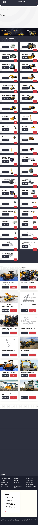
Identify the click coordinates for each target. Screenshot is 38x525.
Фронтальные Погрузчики (5, 478)
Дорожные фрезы (29, 484)
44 (22, 406)
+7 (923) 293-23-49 (11, 507)
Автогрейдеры (16, 478)
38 (8, 406)
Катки (15, 484)
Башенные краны (29, 478)
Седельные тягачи (4, 482)
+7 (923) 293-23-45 (11, 511)
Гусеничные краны (29, 482)
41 (15, 406)
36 (3, 406)
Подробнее (6, 57)
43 (20, 406)
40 (13, 406)
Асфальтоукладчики (29, 480)
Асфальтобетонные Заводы (31, 486)
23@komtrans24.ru (9, 497)
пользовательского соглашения (13, 520)
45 (25, 406)
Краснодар (18, 2)
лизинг (5, 287)
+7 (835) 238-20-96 (20, 1)
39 (10, 406)
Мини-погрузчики (4, 484)
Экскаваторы (16, 482)
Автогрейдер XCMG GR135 (27, 350)
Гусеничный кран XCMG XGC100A (28, 304)
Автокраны (16, 480)
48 (32, 406)
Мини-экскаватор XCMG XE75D (28, 372)
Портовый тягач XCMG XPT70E (28, 393)
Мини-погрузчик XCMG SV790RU (28, 282)
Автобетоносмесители (5, 486)
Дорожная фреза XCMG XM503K (9, 372)
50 (37, 406)
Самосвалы (3, 480)
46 (27, 406)
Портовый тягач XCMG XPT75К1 (28, 328)
